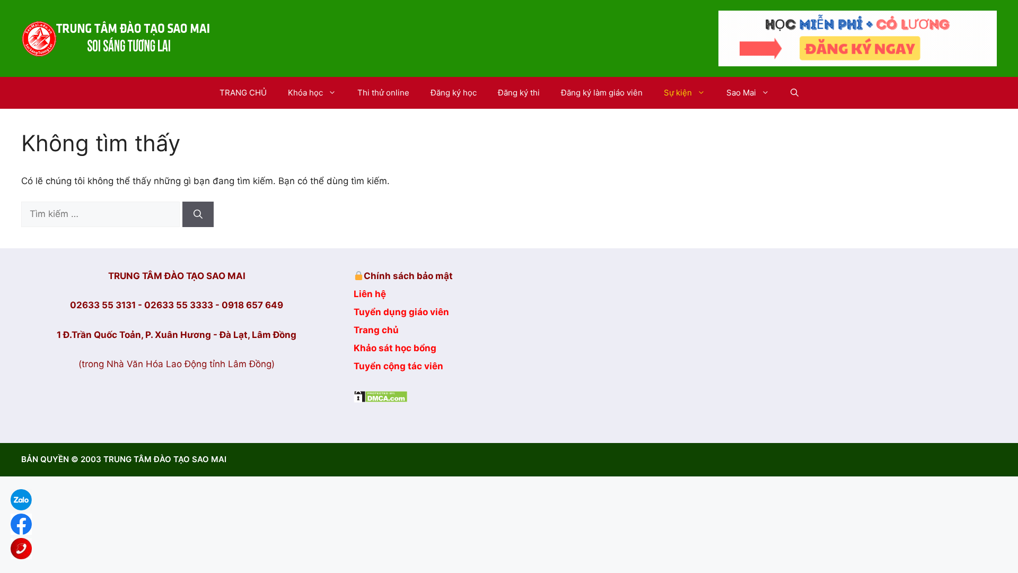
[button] (794, 93)
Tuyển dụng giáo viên (401, 312)
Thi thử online (383, 93)
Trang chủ (376, 330)
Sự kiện (678, 93)
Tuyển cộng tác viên (398, 366)
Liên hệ (370, 294)
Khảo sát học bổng (395, 348)
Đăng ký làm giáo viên (602, 93)
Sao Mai (741, 93)
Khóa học (305, 93)
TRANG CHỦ (243, 93)
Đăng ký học (454, 93)
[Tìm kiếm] (198, 214)
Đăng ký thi (519, 93)
